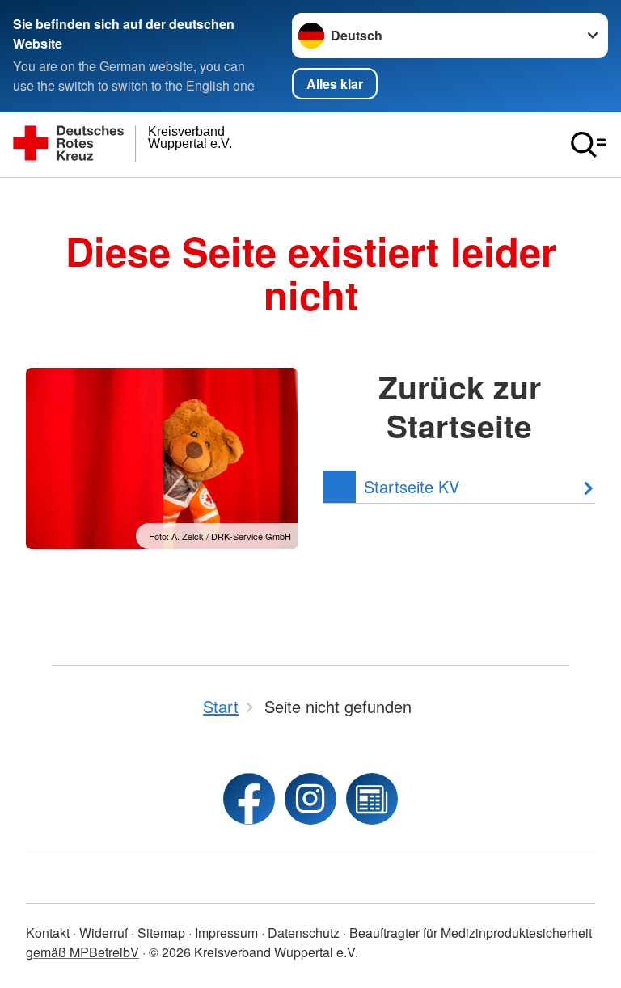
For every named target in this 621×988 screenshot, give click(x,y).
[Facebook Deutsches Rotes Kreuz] (249, 799)
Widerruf (103, 932)
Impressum (226, 932)
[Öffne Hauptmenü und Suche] (588, 144)
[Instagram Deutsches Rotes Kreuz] (310, 799)
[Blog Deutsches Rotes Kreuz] (372, 799)
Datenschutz (304, 932)
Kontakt (48, 932)
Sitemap (161, 932)
